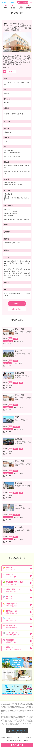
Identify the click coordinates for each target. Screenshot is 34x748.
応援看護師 (28, 8)
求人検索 (13, 8)
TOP (5, 8)
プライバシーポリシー (19, 737)
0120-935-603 (24, 2)
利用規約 (3, 737)
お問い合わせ (29, 737)
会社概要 (9, 737)
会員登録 (21, 8)
